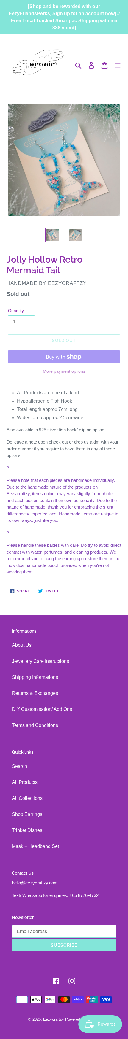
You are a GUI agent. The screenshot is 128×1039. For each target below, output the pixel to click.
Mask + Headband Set (35, 846)
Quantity (16, 310)
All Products (25, 782)
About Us (22, 645)
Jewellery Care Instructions (40, 661)
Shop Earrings (27, 814)
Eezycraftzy (53, 1019)
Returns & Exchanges (35, 693)
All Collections (27, 798)
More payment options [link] (64, 371)
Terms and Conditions (35, 725)
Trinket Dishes (27, 830)
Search (19, 766)
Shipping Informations (35, 677)
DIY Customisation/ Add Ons (42, 709)
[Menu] (117, 65)
